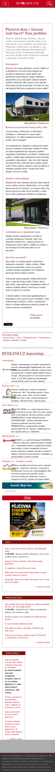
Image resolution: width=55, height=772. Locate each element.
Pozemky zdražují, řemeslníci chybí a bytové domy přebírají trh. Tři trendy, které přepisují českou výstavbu (14, 728)
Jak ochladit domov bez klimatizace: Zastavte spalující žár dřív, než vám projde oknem (27, 605)
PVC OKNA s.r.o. (10, 405)
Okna (19, 337)
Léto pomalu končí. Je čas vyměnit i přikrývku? (13, 714)
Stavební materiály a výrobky (15, 340)
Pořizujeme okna (30, 337)
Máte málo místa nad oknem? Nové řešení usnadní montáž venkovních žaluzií (26, 573)
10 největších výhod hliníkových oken (20, 568)
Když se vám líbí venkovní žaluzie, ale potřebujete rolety (25, 550)
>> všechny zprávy (15, 739)
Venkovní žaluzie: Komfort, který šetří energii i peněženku (24, 562)
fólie (15, 182)
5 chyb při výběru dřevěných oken (19, 623)
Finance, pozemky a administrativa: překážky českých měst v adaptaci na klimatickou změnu (13, 702)
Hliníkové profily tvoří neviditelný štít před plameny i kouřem (26, 618)
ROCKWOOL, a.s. (10, 436)
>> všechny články (42, 586)
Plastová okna (12, 68)
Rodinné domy (45, 337)
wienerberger (8, 360)
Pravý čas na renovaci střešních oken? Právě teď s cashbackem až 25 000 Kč (25, 636)
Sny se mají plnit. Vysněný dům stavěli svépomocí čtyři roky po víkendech (13, 663)
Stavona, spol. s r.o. (10, 385)
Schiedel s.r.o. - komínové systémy (17, 461)
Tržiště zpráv (36, 314)
